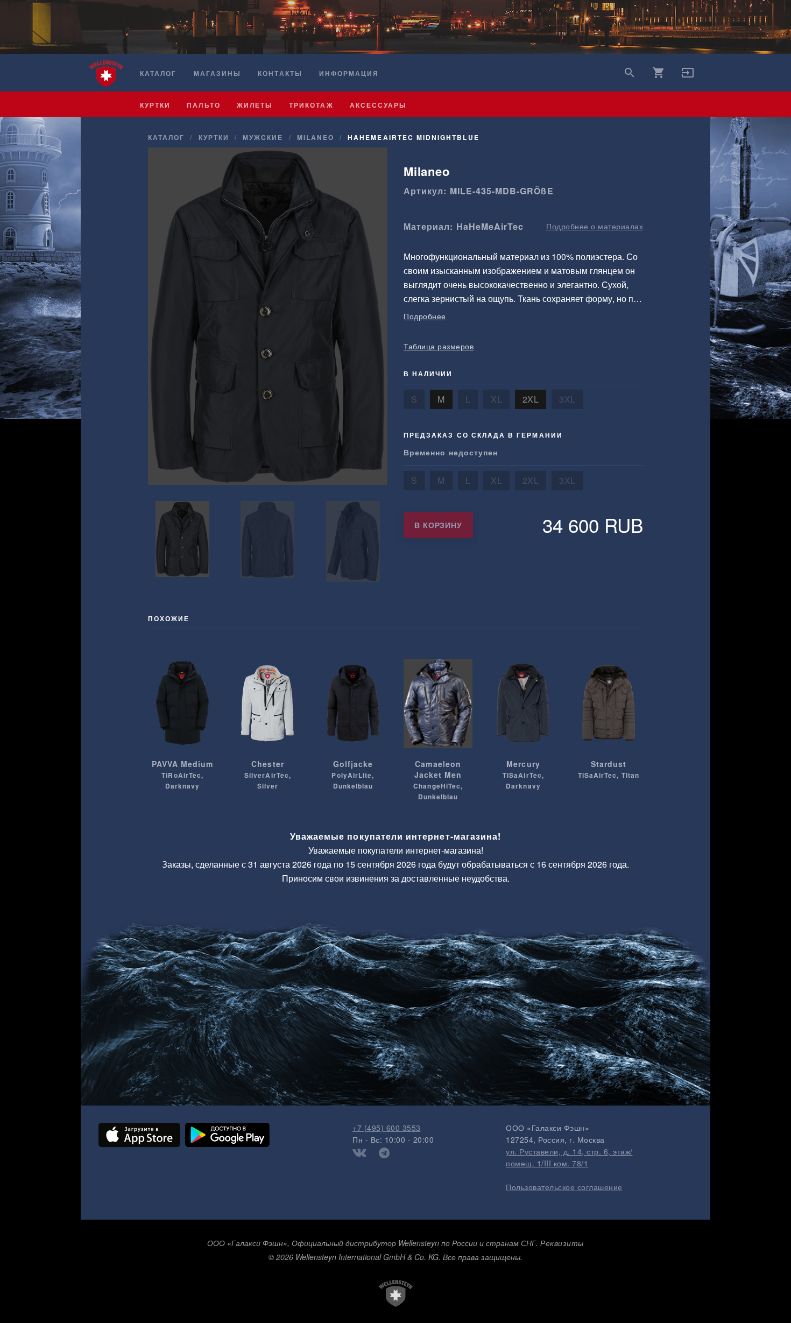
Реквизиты (562, 1242)
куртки (155, 105)
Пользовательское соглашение (564, 1186)
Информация (349, 73)
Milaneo (315, 137)
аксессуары (378, 105)
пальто (203, 105)
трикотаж (311, 105)
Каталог (158, 73)
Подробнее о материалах (594, 226)
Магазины (217, 73)
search (629, 72)
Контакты (280, 73)
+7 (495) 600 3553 (386, 1127)
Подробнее (425, 316)
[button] (687, 76)
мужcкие (263, 137)
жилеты (255, 105)
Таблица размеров (439, 346)
